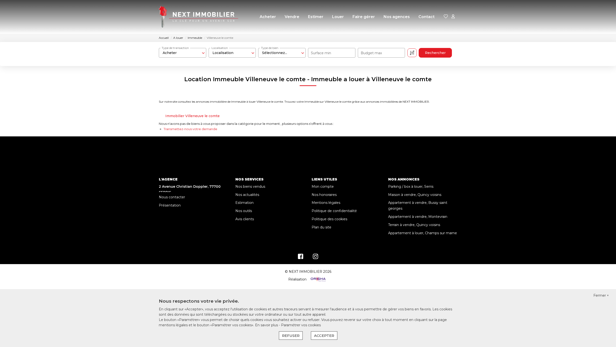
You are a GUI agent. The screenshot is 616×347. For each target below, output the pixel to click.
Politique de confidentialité (334, 211)
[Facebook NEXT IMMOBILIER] (300, 257)
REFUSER (291, 335)
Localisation (220, 48)
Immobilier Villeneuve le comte (192, 116)
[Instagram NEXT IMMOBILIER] (315, 257)
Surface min (321, 53)
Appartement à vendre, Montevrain (417, 216)
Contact (426, 16)
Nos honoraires (324, 195)
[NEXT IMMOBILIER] (198, 17)
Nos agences (397, 16)
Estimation (244, 202)
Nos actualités (247, 195)
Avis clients (244, 219)
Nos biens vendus (250, 186)
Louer (338, 16)
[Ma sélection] (446, 16)
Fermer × (601, 295)
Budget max (371, 53)
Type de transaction (175, 48)
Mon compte (323, 186)
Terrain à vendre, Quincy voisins (414, 225)
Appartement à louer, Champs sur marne (422, 233)
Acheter (268, 16)
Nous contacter (172, 197)
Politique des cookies (329, 219)
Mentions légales (326, 202)
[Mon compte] (453, 16)
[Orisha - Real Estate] (318, 279)
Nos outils (243, 211)
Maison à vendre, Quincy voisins (414, 195)
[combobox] (182, 52)
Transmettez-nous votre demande (190, 129)
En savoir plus (267, 325)
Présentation (170, 205)
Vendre (292, 16)
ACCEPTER (324, 335)
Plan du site (321, 227)
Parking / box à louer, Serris (410, 186)
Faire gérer (364, 16)
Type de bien (269, 48)
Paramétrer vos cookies (301, 325)
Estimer (315, 16)
